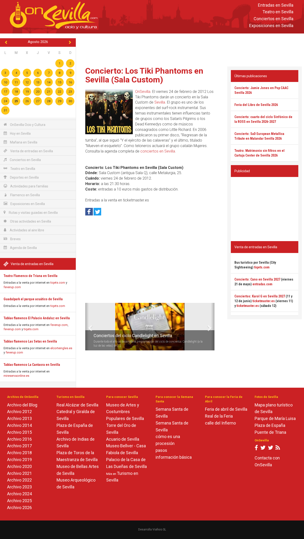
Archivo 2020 (19, 466)
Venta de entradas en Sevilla (31, 151)
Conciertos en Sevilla (273, 18)
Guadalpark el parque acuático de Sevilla (33, 299)
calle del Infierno (220, 422)
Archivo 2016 (19, 439)
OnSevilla (142, 91)
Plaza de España (270, 425)
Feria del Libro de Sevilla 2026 (256, 105)
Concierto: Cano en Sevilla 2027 (257, 279)
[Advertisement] (190, 49)
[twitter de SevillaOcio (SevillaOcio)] (270, 448)
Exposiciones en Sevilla (271, 25)
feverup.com (12, 287)
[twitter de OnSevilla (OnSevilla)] (263, 448)
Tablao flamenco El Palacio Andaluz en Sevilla (37, 318)
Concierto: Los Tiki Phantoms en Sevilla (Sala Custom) (144, 75)
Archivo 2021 (19, 473)
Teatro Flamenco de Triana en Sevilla (30, 276)
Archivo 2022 (19, 479)
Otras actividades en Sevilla (30, 221)
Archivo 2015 (19, 432)
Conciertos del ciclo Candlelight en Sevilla (133, 335)
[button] (87, 326)
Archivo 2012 (19, 411)
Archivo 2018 (19, 452)
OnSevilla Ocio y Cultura (27, 125)
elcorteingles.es (61, 348)
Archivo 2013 (19, 418)
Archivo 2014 (19, 425)
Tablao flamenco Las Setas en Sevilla (30, 341)
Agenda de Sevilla (23, 248)
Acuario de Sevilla (122, 439)
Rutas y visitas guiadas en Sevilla (33, 213)
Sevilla (159, 102)
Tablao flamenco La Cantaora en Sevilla (32, 365)
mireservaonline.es (16, 375)
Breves (15, 239)
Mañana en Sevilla (23, 142)
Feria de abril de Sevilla (226, 409)
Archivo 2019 (19, 459)
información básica (174, 457)
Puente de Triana (270, 432)
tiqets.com (57, 282)
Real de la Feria (219, 416)
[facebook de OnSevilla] (256, 448)
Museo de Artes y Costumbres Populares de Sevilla (125, 411)
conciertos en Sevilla (157, 151)
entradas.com (262, 284)
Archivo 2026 (19, 507)
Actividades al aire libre (26, 230)
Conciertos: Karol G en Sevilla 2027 (259, 296)
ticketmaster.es (263, 301)
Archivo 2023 (19, 486)
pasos (161, 450)
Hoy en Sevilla (20, 133)
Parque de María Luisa (275, 418)
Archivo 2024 (19, 493)
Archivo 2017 (19, 445)
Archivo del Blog (22, 404)
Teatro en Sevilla (277, 12)
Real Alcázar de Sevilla (77, 404)
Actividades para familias (29, 186)
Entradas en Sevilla (275, 5)
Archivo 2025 (19, 500)
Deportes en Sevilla (24, 177)
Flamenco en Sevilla (25, 195)
